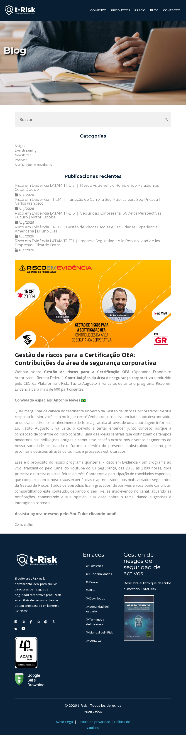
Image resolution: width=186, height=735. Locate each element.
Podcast (21, 160)
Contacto (171, 10)
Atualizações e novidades (33, 164)
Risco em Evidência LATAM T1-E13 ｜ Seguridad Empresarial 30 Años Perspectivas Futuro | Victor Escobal (88, 215)
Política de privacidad (93, 721)
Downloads (97, 598)
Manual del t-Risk (101, 632)
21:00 (145, 468)
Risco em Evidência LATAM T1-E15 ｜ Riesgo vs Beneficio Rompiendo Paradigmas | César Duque (88, 187)
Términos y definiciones (95, 621)
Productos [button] (120, 10)
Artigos (20, 145)
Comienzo (98, 10)
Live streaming (25, 150)
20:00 (130, 468)
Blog (154, 10)
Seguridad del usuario (97, 608)
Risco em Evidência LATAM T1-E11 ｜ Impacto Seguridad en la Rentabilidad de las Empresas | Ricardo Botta (87, 243)
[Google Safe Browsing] (19, 680)
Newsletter (23, 155)
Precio (140, 10)
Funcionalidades (100, 574)
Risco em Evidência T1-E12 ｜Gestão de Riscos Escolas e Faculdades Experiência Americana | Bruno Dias (86, 229)
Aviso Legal (64, 721)
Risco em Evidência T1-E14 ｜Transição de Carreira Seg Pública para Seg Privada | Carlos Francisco (87, 201)
